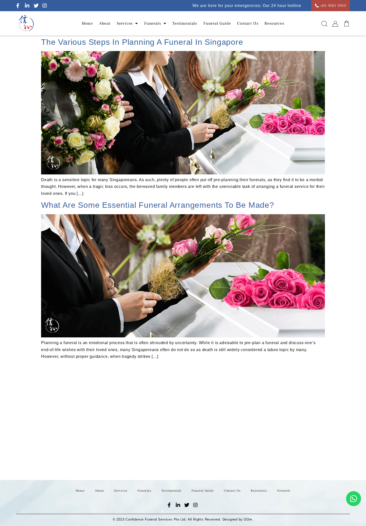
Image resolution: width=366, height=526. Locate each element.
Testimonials (184, 23)
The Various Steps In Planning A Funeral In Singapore (142, 42)
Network (283, 491)
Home (87, 23)
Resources (274, 23)
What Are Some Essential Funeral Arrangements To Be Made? (157, 205)
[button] (324, 25)
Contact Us (247, 23)
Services (120, 491)
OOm (248, 519)
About (105, 23)
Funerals (152, 23)
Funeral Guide (217, 23)
